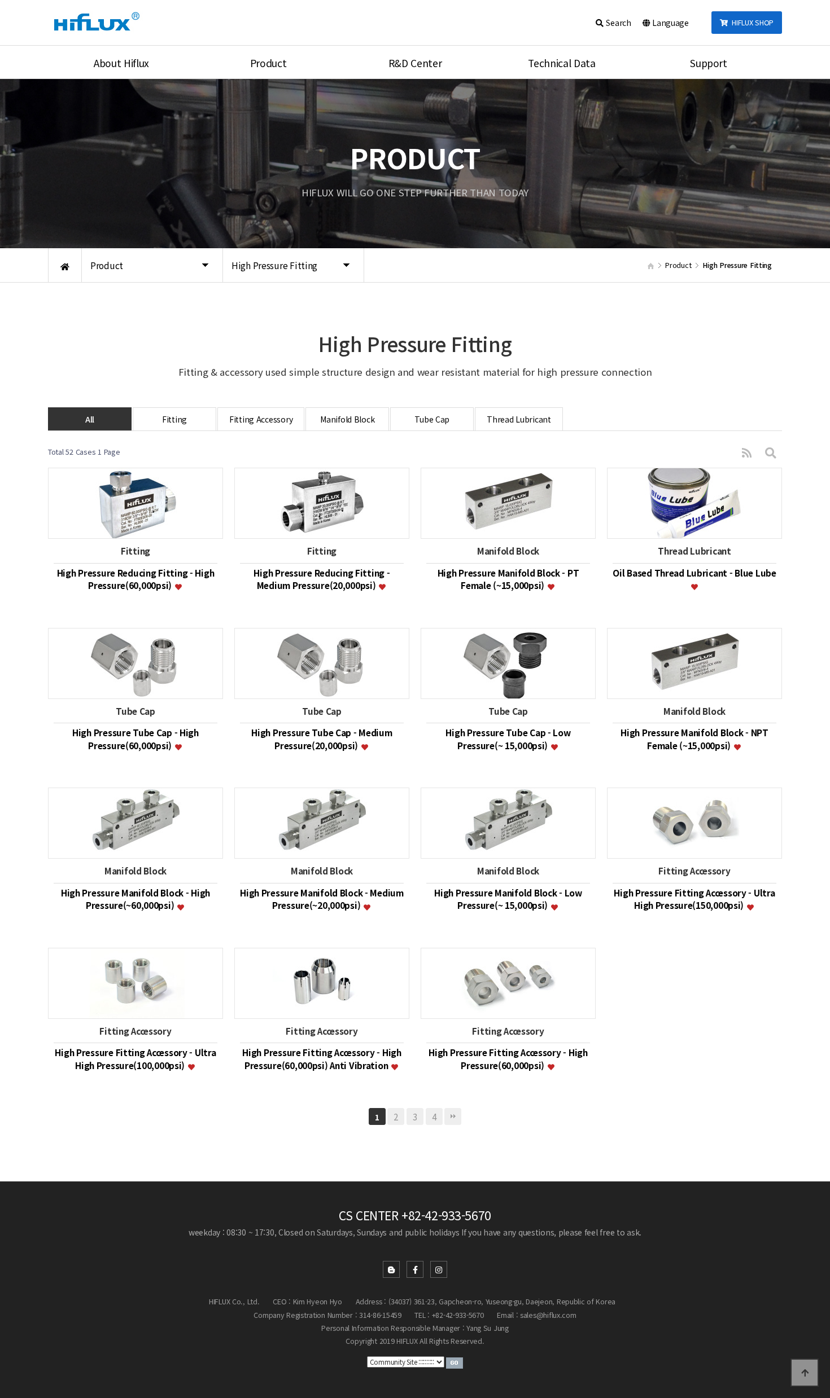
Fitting (174, 419)
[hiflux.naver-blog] (391, 1269)
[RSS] (746, 452)
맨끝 (452, 1116)
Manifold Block (347, 419)
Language (669, 22)
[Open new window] (454, 1361)
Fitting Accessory (260, 419)
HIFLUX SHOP (751, 22)
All (89, 419)
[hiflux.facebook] (415, 1269)
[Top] (804, 1373)
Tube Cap (431, 419)
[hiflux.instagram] (438, 1269)
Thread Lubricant (519, 419)
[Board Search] (770, 452)
